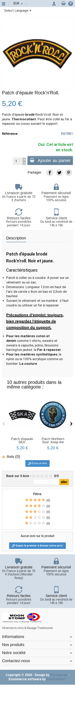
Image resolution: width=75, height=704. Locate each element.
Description (16, 238)
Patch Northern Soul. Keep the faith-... (53, 442)
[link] (49, 172)
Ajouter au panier (54, 160)
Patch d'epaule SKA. (22, 440)
